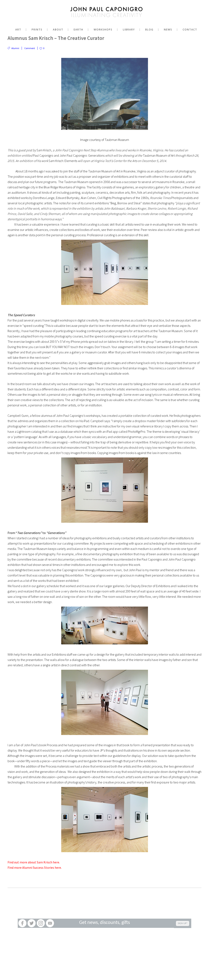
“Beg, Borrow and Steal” (125, 203)
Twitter (31, 923)
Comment (29, 48)
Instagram (40, 923)
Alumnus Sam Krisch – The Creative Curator (56, 38)
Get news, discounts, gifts (104, 922)
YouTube (49, 923)
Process (52, 745)
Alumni (15, 48)
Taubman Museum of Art (104, 171)
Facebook (22, 923)
